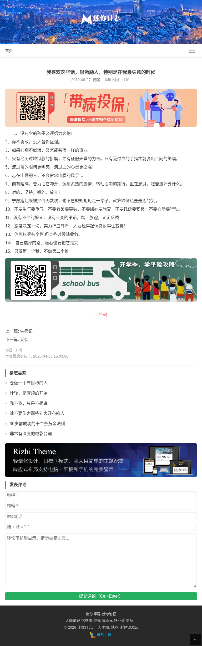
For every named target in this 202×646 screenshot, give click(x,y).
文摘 (18, 350)
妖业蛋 (119, 620)
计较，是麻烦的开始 (29, 393)
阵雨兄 (107, 620)
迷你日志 (84, 627)
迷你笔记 (109, 614)
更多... (131, 620)
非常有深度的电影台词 (31, 433)
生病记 (26, 331)
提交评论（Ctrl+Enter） (101, 596)
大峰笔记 (72, 620)
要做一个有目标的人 (29, 383)
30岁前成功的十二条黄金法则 (37, 423)
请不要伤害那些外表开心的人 (37, 413)
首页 (9, 51)
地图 (114, 627)
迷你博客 (93, 614)
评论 (125, 80)
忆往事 (86, 620)
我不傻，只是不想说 (29, 403)
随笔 (96, 80)
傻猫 (97, 620)
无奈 (24, 339)
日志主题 (101, 627)
